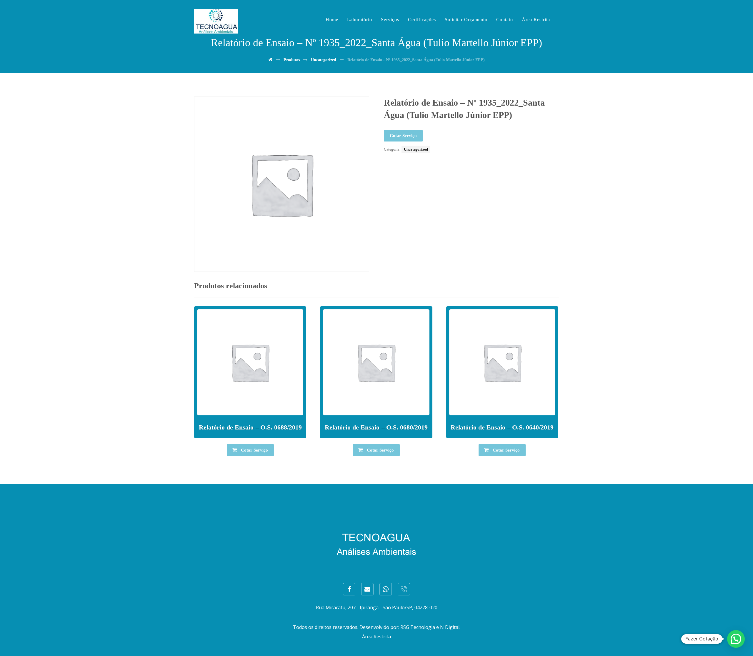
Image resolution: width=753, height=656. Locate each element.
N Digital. (450, 627)
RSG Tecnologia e (419, 627)
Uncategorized (416, 149)
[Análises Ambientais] (216, 21)
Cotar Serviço (403, 135)
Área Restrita (376, 636)
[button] (736, 639)
